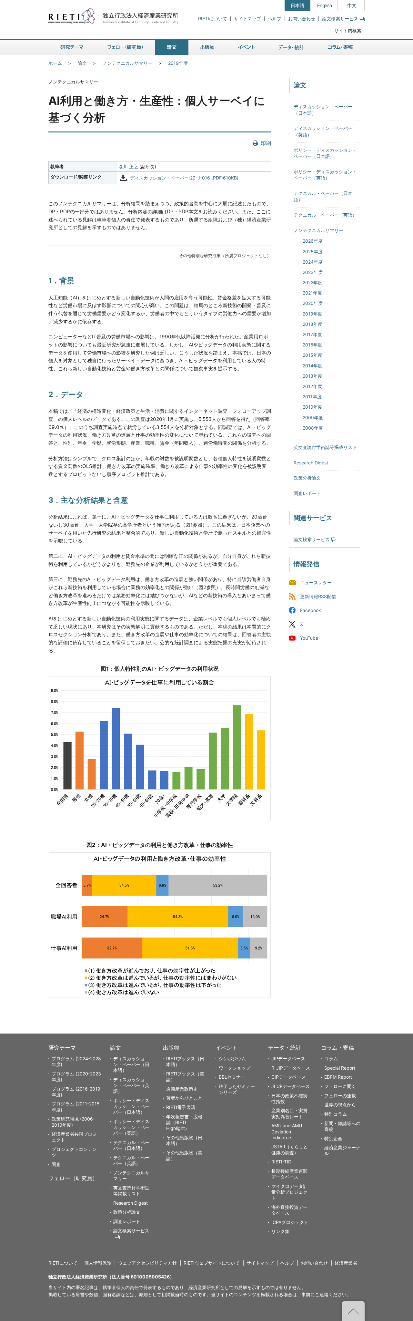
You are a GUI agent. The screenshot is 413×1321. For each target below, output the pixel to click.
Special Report (339, 1068)
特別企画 (333, 1138)
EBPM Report (338, 1077)
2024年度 (313, 262)
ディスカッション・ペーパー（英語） (131, 1085)
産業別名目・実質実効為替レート (289, 1113)
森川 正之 (128, 166)
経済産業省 (346, 1263)
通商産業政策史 (182, 1089)
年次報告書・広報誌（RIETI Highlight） (184, 1122)
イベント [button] (246, 47)
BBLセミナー (232, 1077)
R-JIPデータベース (290, 1068)
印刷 (266, 143)
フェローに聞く (340, 1086)
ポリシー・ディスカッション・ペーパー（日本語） (131, 1106)
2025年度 (313, 251)
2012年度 (312, 386)
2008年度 (313, 428)
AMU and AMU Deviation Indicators (286, 1131)
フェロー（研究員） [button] (125, 47)
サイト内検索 (347, 30)
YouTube (309, 638)
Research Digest (311, 462)
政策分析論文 (307, 478)
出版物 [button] (207, 47)
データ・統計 (284, 1047)
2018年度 (312, 324)
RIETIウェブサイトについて (212, 1263)
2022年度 (312, 282)
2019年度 (178, 63)
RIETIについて (212, 18)
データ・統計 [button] (291, 47)
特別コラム (335, 1114)
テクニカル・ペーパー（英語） (325, 215)
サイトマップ (247, 18)
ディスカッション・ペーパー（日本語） (131, 1064)
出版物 (171, 1047)
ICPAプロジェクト (289, 1222)
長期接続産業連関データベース (289, 1174)
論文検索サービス (340, 18)
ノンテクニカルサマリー (127, 63)
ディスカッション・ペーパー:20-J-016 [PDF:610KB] (184, 178)
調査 (56, 1164)
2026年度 (313, 241)
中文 (351, 5)
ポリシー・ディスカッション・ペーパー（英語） (131, 1127)
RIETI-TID (281, 1161)
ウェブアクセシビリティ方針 (147, 1263)
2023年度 (313, 272)
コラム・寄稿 (337, 1047)
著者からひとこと (184, 1098)
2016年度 (312, 344)
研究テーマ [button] (72, 47)
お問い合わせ (301, 18)
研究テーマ (62, 1047)
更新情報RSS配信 (318, 596)
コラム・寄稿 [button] (340, 47)
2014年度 (312, 365)
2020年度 (313, 303)
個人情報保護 (97, 1263)
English (324, 5)
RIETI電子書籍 (180, 1107)
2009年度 (313, 417)
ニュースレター (316, 582)
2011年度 (312, 396)
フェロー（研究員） (73, 1178)
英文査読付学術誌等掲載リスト (325, 447)
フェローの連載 (340, 1095)
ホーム (55, 63)
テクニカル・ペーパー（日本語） (131, 1145)
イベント (226, 1047)
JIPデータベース (288, 1058)
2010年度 (312, 407)
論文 (82, 63)
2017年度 (312, 334)
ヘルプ (274, 18)
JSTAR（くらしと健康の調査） (289, 1149)
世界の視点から (340, 1104)
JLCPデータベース (290, 1086)
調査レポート (307, 493)
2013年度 (312, 376)
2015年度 (312, 355)
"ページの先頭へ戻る (353, 1311)
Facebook (310, 610)
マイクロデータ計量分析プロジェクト (289, 1191)
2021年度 (312, 293)
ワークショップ (234, 1068)
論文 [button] (171, 47)
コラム (331, 1058)
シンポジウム (232, 1058)
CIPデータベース (288, 1077)
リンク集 (280, 1231)
